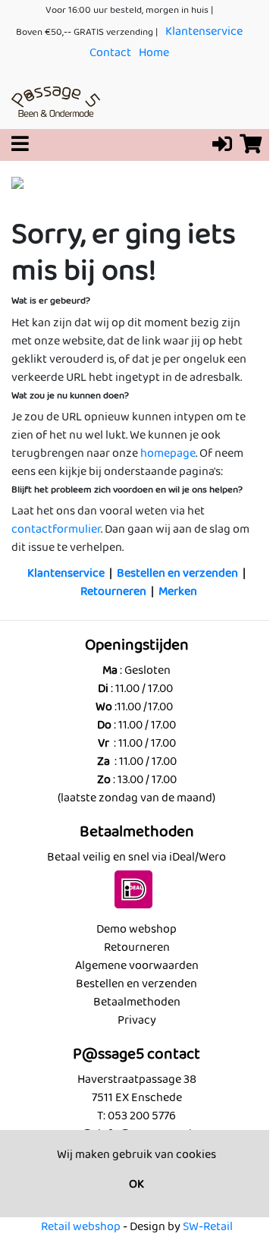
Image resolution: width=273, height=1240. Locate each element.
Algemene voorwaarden (137, 965)
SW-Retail (208, 1226)
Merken (177, 591)
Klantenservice (204, 31)
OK (136, 1184)
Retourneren (113, 591)
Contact (110, 52)
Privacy (137, 1020)
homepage (168, 453)
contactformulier (56, 529)
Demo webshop (136, 929)
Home (154, 52)
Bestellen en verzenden (177, 573)
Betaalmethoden (136, 1002)
